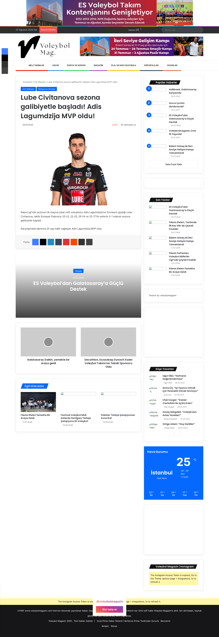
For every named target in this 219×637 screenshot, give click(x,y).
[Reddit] (74, 242)
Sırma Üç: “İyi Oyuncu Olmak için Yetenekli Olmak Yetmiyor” (180, 389)
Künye (114, 626)
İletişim (105, 626)
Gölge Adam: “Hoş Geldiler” (179, 424)
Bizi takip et (109, 609)
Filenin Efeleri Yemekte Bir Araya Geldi (35, 416)
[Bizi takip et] (109, 595)
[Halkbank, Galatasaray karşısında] (158, 93)
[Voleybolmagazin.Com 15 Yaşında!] (158, 135)
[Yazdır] (89, 242)
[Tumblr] (58, 242)
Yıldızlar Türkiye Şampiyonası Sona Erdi (118, 416)
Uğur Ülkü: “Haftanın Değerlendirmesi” (174, 377)
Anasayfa (27, 82)
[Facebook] (35, 242)
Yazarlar (171, 65)
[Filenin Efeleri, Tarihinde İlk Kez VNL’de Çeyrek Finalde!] (158, 227)
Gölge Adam (169, 428)
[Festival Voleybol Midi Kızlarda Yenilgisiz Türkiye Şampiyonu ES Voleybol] (78, 402)
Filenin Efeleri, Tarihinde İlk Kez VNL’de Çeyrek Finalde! (183, 226)
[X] (43, 242)
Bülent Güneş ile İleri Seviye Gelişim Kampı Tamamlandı (181, 150)
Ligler (55, 65)
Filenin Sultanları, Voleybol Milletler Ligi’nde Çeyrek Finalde (182, 256)
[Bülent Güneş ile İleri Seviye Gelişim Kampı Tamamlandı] (158, 151)
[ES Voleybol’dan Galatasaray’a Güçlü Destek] (158, 120)
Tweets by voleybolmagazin (163, 295)
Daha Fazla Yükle (173, 164)
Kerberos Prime (132, 621)
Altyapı (78, 271)
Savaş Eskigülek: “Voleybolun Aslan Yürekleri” (180, 413)
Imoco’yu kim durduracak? (177, 105)
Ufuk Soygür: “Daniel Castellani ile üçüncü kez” (178, 401)
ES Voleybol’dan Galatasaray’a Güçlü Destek (78, 286)
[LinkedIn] (51, 242)
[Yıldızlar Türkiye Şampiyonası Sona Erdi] (118, 402)
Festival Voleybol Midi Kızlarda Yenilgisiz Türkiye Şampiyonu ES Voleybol (76, 418)
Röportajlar (151, 65)
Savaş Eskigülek (170, 419)
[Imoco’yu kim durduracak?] (158, 106)
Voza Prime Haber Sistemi (109, 621)
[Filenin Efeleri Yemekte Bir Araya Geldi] (38, 402)
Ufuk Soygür (169, 407)
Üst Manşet (40, 82)
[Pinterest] (66, 242)
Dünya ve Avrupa (76, 65)
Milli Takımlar (36, 65)
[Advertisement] (173, 332)
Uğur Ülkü (168, 383)
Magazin (98, 65)
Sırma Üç (167, 395)
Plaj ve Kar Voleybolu (123, 65)
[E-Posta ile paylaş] (81, 242)
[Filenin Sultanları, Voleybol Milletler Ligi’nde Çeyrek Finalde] (158, 258)
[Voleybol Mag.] (45, 47)
